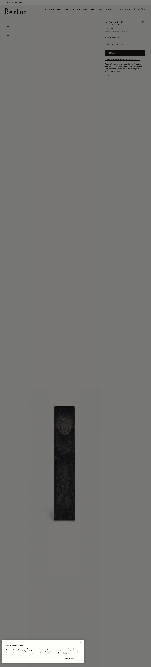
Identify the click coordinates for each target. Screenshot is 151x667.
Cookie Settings (69, 658)
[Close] (80, 642)
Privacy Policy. (62, 653)
